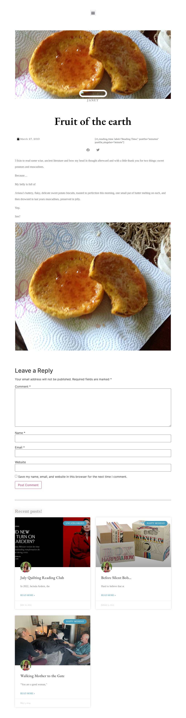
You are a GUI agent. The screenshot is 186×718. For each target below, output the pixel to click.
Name (20, 432)
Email (20, 447)
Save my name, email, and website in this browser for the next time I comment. (72, 476)
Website (20, 462)
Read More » (27, 595)
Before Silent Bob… (116, 577)
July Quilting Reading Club (42, 577)
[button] (93, 13)
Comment (23, 386)
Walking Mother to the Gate (42, 675)
